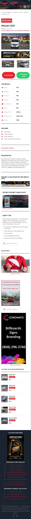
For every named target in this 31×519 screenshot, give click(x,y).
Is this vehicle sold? (7, 30)
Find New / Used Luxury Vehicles (16, 474)
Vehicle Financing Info (16, 491)
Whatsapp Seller (23, 75)
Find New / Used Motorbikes (16, 477)
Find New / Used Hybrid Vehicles (16, 472)
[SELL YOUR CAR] (21, 6)
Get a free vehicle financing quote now (16, 496)
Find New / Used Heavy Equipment (16, 484)
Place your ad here (7, 208)
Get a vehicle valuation (16, 498)
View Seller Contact (7, 148)
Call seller (9, 75)
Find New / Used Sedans (16, 465)
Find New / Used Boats (16, 482)
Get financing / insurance (22, 30)
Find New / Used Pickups (16, 470)
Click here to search (11, 243)
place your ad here (15, 274)
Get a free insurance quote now (16, 494)
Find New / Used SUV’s (16, 467)
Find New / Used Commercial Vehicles (16, 479)
